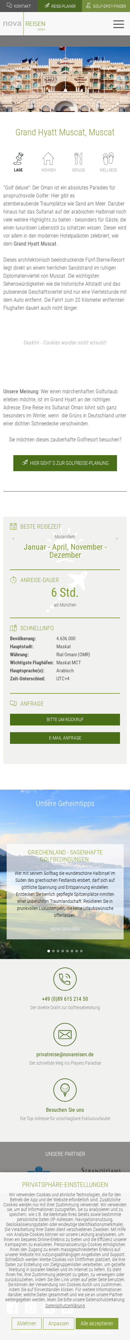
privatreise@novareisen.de (65, 1054)
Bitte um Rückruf (65, 719)
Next (116, 538)
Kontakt (22, 6)
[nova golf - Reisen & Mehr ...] (24, 23)
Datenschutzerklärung (65, 1305)
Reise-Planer (63, 6)
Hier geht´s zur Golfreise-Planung (69, 463)
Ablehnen (26, 1323)
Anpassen (58, 1323)
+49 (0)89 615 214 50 (65, 999)
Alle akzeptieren (97, 1323)
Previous (13, 538)
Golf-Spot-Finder (109, 6)
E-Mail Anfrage (65, 738)
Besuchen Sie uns (65, 1110)
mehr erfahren (65, 929)
